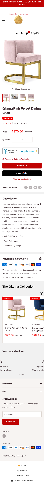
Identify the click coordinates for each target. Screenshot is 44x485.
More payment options (22, 179)
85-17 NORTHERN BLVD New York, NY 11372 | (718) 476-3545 (22, 3)
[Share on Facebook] (26, 187)
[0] (27, 33)
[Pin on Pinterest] (30, 187)
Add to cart (22, 165)
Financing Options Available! (16, 159)
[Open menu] (3, 20)
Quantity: (6, 140)
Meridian (6, 123)
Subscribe (10, 422)
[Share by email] (40, 187)
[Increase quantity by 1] (30, 139)
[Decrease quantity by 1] (14, 139)
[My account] (22, 33)
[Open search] (17, 33)
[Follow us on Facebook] (4, 436)
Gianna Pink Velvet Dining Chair (16, 329)
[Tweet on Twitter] (35, 187)
